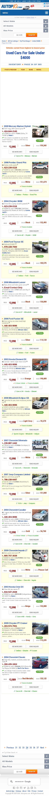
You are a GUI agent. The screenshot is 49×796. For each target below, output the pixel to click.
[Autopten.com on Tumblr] (32, 787)
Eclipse (37, 434)
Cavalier (35, 544)
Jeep (25, 503)
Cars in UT (19, 312)
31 (16, 747)
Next (42, 747)
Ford (26, 276)
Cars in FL (18, 468)
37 (38, 747)
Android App (10, 791)
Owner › (11, 135)
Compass (32, 503)
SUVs (20, 503)
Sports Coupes (19, 434)
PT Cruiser (33, 651)
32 (20, 747)
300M (34, 235)
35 (31, 747)
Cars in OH (19, 391)
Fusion (32, 353)
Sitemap (18, 791)
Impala (34, 580)
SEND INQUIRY (34, 152)
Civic (34, 616)
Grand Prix (33, 195)
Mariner (34, 156)
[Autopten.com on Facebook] (14, 787)
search (31, 35)
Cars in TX (19, 156)
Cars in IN (19, 691)
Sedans (18, 195)
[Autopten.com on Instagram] (21, 787)
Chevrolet (26, 468)
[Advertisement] (24, 719)
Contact (40, 791)
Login (47, 6)
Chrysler (28, 235)
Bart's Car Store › (23, 668)
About (24, 791)
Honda (27, 391)
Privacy (34, 791)
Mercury (27, 156)
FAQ (29, 791)
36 (34, 747)
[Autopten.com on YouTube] (28, 787)
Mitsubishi (27, 312)
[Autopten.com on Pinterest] (17, 787)
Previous (9, 747)
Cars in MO (20, 616)
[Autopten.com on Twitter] (24, 787)
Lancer (35, 312)
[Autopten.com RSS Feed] (35, 787)
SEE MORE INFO (17, 152)
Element (34, 391)
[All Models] (25, 26)
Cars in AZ (20, 235)
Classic (34, 691)
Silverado (35, 468)
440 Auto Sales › (23, 330)
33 (23, 747)
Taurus (32, 276)
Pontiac (25, 195)
